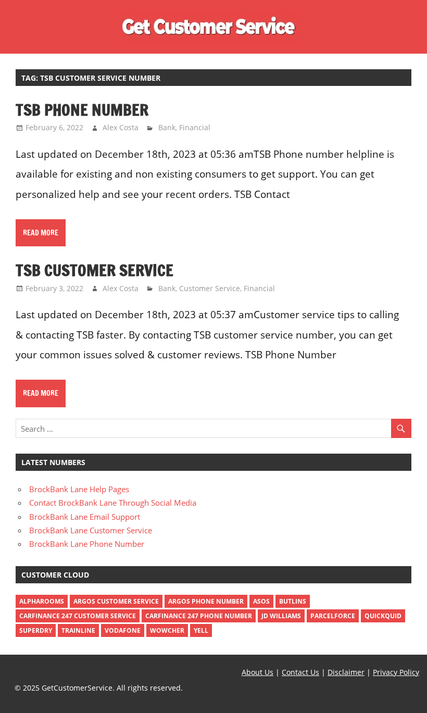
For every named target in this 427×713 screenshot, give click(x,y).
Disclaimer (346, 672)
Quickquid (383, 615)
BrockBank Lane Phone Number (86, 544)
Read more (40, 233)
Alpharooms (41, 601)
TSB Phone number (82, 109)
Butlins (292, 601)
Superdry (35, 630)
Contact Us (300, 672)
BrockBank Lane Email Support (84, 516)
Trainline (78, 630)
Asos (261, 601)
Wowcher (167, 630)
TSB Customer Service (94, 270)
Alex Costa (121, 127)
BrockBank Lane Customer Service (90, 530)
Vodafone (123, 630)
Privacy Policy (396, 672)
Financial (194, 127)
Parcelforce (332, 615)
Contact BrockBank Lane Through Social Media (112, 502)
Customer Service (209, 288)
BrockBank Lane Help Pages (79, 489)
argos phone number (206, 601)
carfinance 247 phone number (198, 615)
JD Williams (281, 615)
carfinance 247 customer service (77, 615)
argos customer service (116, 601)
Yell (201, 630)
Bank (166, 127)
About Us (257, 672)
